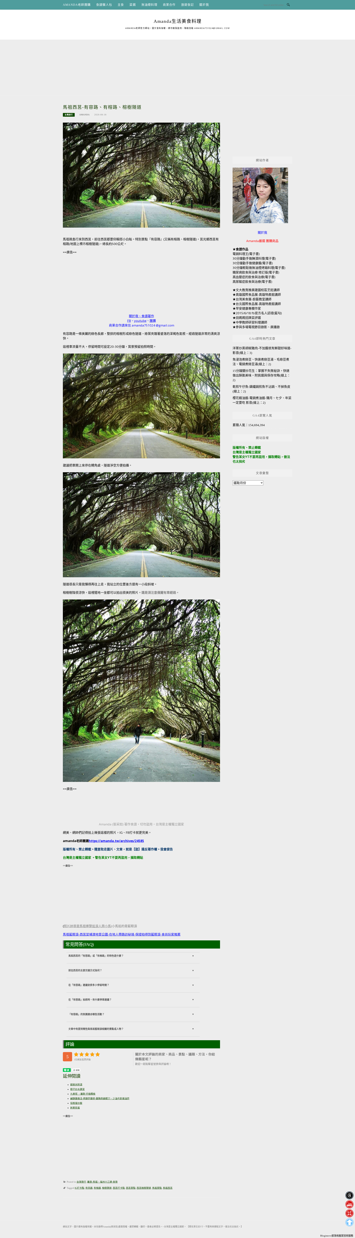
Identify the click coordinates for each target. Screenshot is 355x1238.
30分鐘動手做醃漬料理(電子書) (254, 258)
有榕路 (97, 1188)
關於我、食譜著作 (141, 316)
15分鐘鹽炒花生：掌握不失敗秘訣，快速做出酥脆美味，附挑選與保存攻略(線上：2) (261, 375)
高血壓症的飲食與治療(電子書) (254, 277)
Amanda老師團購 (77, 4)
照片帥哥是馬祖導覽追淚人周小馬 (87, 926)
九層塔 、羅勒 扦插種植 (82, 1094)
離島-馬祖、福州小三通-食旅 (102, 1182)
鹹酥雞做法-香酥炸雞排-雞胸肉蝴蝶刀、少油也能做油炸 (99, 1098)
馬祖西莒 (168, 1188)
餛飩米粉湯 (76, 1084)
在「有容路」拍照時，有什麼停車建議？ (90, 999)
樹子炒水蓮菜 (77, 1089)
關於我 (204, 4)
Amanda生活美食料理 (178, 21)
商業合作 (169, 4)
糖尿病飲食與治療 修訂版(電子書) (256, 272)
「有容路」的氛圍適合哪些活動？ (86, 1014)
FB (129, 321)
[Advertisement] (177, 65)
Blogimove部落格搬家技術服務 (336, 1235)
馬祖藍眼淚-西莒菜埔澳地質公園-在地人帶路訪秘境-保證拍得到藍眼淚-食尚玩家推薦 (121, 934)
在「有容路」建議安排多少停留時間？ (88, 985)
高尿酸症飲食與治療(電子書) (252, 281)
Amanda (84, 115)
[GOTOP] (349, 1222)
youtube (140, 321)
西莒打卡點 (119, 1188)
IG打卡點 (79, 1188)
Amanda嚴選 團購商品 (262, 241)
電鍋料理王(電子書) (246, 254)
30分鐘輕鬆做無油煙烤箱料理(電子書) (259, 268)
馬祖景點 (157, 1188)
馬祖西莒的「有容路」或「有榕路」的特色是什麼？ (96, 955)
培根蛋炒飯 (76, 1103)
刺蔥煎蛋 (75, 1108)
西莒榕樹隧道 (144, 1188)
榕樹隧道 (107, 1188)
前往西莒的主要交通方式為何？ (85, 970)
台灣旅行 (69, 115)
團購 (153, 321)
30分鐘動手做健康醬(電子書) (253, 263)
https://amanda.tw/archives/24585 (116, 841)
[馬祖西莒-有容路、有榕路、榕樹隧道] (141, 174)
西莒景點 (131, 1188)
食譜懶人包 (104, 4)
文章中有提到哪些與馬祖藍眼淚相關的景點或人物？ (96, 1029)
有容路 (89, 1188)
